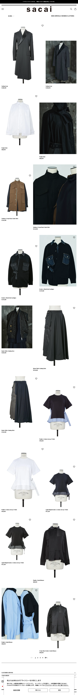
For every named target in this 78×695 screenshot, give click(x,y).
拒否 (59, 690)
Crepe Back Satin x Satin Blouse (47, 651)
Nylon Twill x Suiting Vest (8, 351)
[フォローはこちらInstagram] (3, 681)
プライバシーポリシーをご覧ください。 (57, 685)
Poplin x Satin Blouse (38, 580)
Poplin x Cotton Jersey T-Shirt (47, 439)
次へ (46, 657)
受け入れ (38, 690)
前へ (32, 657)
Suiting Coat (5, 86)
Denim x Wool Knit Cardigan (9, 298)
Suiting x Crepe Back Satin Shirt (10, 218)
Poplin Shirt (4, 148)
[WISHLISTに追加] (42, 26)
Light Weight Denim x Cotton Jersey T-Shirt (57, 509)
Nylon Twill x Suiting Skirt (39, 368)
